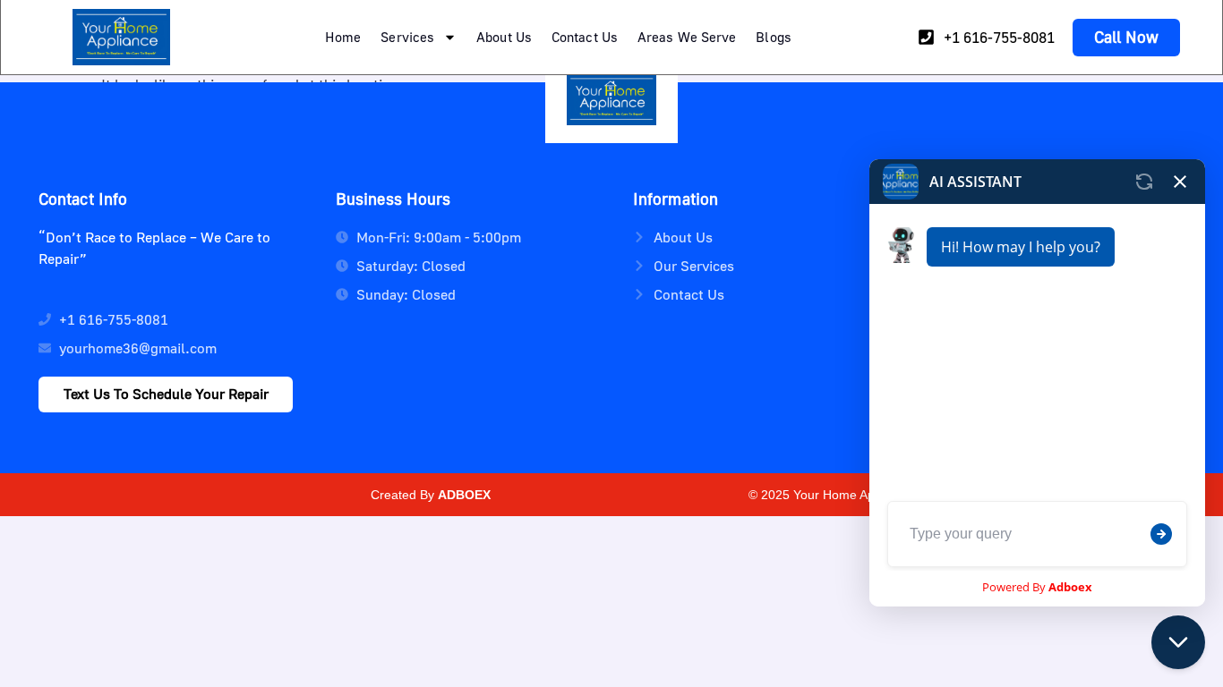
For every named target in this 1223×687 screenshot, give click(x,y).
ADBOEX (464, 495)
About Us (504, 37)
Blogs (773, 37)
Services (407, 37)
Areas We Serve (686, 37)
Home (343, 37)
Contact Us (585, 37)
